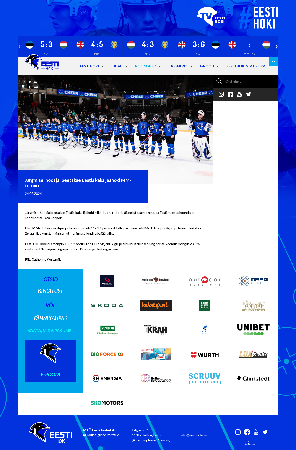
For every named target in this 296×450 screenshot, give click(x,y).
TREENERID (178, 66)
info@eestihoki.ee (194, 435)
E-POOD (207, 66)
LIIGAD (117, 66)
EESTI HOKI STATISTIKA (246, 66)
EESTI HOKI (89, 66)
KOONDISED (145, 66)
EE (273, 61)
